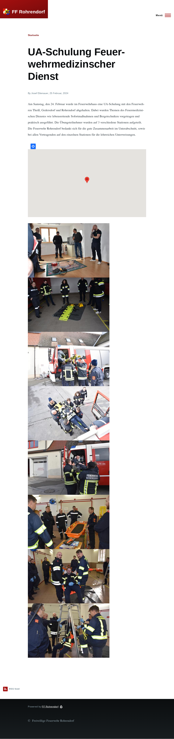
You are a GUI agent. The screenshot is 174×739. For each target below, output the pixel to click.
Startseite (33, 35)
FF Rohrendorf (28, 11)
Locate (33, 146)
